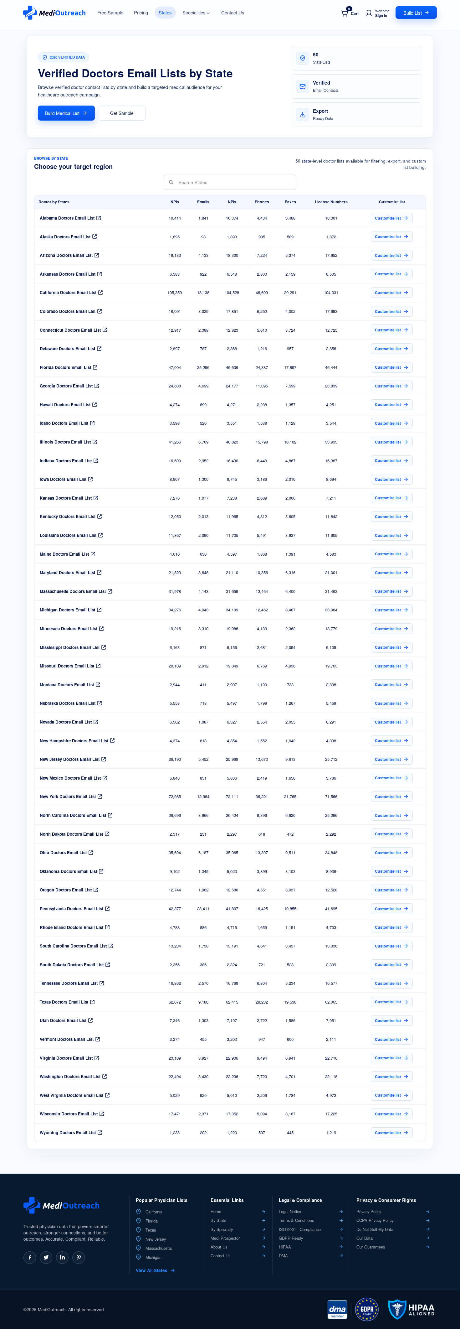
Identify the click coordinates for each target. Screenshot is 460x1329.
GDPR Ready (291, 1238)
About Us (219, 1246)
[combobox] (178, 182)
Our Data (364, 1238)
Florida (152, 1220)
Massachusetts (159, 1248)
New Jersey (156, 1239)
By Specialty (222, 1229)
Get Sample (122, 113)
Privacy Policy (368, 1211)
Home (216, 1211)
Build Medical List (62, 113)
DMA (283, 1255)
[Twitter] (46, 1257)
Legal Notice (290, 1211)
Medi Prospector (225, 1238)
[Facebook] (29, 1257)
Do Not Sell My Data (374, 1229)
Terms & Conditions (296, 1220)
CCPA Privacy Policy (374, 1220)
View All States (151, 1270)
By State (218, 1220)
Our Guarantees (370, 1246)
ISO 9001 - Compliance (300, 1229)
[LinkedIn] (62, 1257)
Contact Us (220, 1255)
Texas (151, 1230)
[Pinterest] (78, 1257)
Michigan (153, 1257)
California (154, 1211)
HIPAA (285, 1246)
